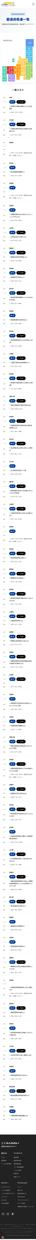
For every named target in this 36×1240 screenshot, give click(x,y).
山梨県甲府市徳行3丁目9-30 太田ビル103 (21, 514)
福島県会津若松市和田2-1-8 (19, 257)
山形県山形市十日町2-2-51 (18, 237)
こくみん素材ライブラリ (8, 1193)
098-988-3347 (16, 1119)
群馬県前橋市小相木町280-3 (19, 320)
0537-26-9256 (16, 582)
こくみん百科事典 (6, 1164)
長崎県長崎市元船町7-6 (17, 1012)
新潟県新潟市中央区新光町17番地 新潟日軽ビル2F (20, 426)
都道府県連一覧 (21, 1193)
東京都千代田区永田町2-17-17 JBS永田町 (20, 107)
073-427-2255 (16, 752)
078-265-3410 (16, 709)
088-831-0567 (16, 950)
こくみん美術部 (5, 1190)
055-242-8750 (16, 519)
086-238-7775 (16, 820)
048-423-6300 (16, 346)
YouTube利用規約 (28, 1231)
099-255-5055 (16, 1099)
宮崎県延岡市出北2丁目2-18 (19, 1075)
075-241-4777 (16, 644)
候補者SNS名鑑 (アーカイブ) (25, 1206)
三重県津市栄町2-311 (17, 620)
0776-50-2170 (16, 496)
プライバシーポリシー (23, 1200)
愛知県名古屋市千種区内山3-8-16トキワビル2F (21, 599)
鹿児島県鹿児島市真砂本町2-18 (20, 1095)
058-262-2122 (16, 561)
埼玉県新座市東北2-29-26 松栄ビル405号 (21, 341)
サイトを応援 (21, 1203)
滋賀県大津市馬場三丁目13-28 (19, 641)
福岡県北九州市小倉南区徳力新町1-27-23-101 (20, 967)
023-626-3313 (16, 240)
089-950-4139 (16, 930)
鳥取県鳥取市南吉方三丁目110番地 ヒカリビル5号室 (21, 769)
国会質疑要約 (17, 1164)
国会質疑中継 (17, 1160)
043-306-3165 (16, 366)
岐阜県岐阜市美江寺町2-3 (18, 558)
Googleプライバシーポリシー (10, 1232)
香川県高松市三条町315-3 (18, 906)
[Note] (12, 1214)
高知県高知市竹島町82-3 (18, 946)
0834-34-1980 (16, 865)
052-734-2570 (16, 604)
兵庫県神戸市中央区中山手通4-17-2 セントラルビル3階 (20, 704)
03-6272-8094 (16, 389)
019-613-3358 (16, 176)
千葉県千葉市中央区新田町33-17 (20, 362)
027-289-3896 (16, 323)
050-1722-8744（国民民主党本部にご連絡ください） (20, 154)
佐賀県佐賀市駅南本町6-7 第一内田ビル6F (21, 988)
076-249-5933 (16, 474)
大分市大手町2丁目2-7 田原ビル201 (21, 1055)
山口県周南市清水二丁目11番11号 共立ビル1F (20, 860)
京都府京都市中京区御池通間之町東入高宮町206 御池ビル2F (20, 662)
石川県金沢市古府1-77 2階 (18, 470)
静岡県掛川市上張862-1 (17, 578)
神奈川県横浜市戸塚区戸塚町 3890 (21, 405)
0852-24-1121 (16, 797)
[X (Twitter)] (3, 1214)
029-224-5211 (16, 281)
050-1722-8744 (16, 112)
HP (13, 102)
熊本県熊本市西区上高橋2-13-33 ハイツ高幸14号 (21, 1033)
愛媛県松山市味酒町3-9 (17, 926)
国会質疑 (3, 1160)
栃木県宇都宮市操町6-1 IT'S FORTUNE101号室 (21, 298)
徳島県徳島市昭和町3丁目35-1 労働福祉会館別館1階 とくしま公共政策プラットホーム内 (21, 883)
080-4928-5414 (16, 409)
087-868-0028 (16, 910)
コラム (3, 1157)
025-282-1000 (16, 431)
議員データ (17, 1177)
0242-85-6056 (16, 261)
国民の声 (16, 1173)
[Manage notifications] (2, 1237)
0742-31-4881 (16, 729)
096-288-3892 (16, 1039)
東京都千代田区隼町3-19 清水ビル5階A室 (21, 384)
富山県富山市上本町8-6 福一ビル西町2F (21, 449)
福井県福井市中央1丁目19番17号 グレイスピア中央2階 (21, 492)
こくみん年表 (17, 1170)
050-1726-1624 (16, 667)
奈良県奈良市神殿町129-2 (18, 725)
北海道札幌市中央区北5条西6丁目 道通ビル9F (20, 130)
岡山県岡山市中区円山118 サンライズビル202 (21, 815)
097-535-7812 (16, 1059)
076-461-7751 (16, 454)
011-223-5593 (16, 135)
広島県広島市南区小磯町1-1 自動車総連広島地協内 (21, 837)
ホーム (19, 1187)
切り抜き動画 (5, 1203)
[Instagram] (8, 1214)
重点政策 (16, 1157)
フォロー (21, 102)
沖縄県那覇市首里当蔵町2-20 (19, 1115)
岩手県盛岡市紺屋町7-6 (17, 172)
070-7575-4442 (16, 842)
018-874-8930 (16, 220)
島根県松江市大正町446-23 (18, 793)
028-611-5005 (16, 303)
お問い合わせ (21, 1197)
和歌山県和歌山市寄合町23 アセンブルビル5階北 (20, 747)
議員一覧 (19, 1190)
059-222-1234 (16, 624)
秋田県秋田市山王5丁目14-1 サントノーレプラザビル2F (21, 215)
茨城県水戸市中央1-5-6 (17, 277)
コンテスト (4, 1197)
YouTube (4, 1200)
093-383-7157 (16, 972)
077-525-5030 (16, 687)
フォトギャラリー (6, 1187)
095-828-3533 (16, 1016)
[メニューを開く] (33, 4)
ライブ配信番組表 (19, 1167)
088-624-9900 (16, 889)
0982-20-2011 (16, 1079)
